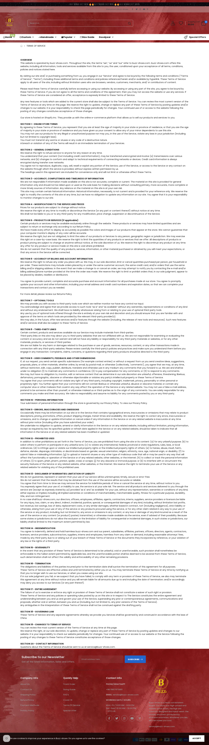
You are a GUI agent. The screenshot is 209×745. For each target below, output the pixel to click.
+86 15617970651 (114, 689)
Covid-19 (67, 700)
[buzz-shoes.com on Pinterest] (148, 9)
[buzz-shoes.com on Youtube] (144, 9)
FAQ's (66, 694)
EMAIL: (109, 694)
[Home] (21, 46)
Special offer (69, 710)
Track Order (69, 684)
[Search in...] (129, 23)
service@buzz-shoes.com (126, 694)
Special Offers (197, 37)
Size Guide (88, 37)
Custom (26, 37)
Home (9, 36)
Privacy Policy (27, 710)
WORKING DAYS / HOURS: (118, 700)
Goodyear (105, 37)
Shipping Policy (28, 694)
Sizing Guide (69, 689)
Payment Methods (29, 705)
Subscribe (133, 659)
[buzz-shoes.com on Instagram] (140, 9)
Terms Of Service (71, 705)
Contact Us (26, 689)
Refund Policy (27, 700)
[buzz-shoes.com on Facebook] (133, 9)
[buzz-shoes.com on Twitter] (137, 9)
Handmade (47, 37)
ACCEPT (196, 738)
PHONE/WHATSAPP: (115, 684)
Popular (68, 37)
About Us (25, 684)
